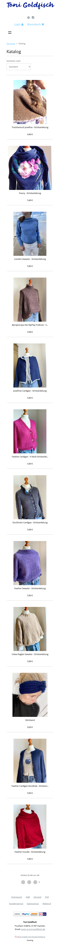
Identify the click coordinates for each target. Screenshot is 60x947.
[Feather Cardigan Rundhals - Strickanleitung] (30, 761)
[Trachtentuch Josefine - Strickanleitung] (30, 102)
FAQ (47, 897)
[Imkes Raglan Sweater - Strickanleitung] (30, 629)
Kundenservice (16, 903)
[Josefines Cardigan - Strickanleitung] (30, 365)
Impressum (16, 897)
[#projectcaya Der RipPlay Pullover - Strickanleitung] (30, 300)
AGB (28, 897)
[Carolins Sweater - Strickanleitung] (30, 234)
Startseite (11, 43)
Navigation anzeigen (10, 32)
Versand (37, 897)
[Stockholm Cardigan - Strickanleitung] (30, 497)
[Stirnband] (30, 695)
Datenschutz (33, 903)
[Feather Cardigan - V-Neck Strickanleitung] (30, 431)
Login (17, 24)
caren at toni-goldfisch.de (33, 929)
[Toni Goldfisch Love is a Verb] (31, 8)
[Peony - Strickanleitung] (30, 168)
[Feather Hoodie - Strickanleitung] (30, 827)
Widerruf (47, 903)
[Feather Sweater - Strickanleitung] (30, 563)
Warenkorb (34, 24)
